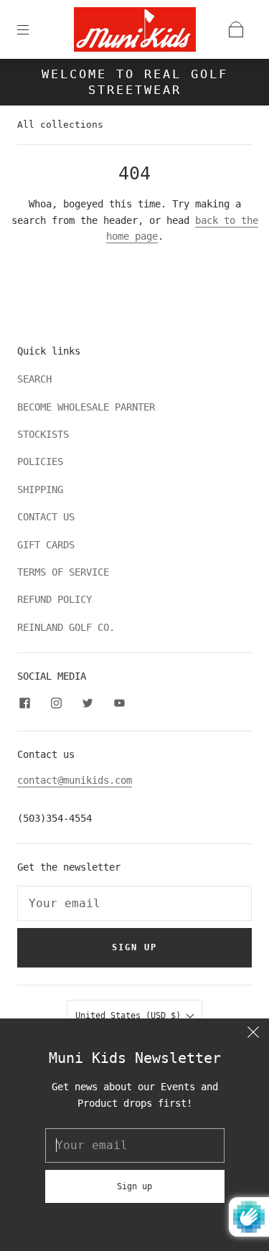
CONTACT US (46, 517)
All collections (60, 124)
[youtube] (119, 703)
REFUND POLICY (54, 599)
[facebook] (24, 703)
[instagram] (56, 703)
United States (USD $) (130, 1016)
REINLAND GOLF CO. (66, 627)
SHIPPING (40, 489)
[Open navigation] (33, 29)
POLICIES (40, 461)
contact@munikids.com (74, 780)
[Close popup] (253, 1034)
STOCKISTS (43, 434)
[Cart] (236, 29)
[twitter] (87, 703)
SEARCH (34, 379)
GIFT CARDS (46, 544)
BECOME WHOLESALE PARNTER (86, 407)
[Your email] (134, 904)
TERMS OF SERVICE (63, 572)
